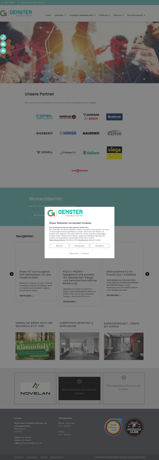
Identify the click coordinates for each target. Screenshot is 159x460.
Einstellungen (79, 245)
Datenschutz (73, 253)
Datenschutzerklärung (57, 240)
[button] (3, 37)
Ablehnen (59, 245)
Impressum (85, 253)
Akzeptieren (99, 245)
